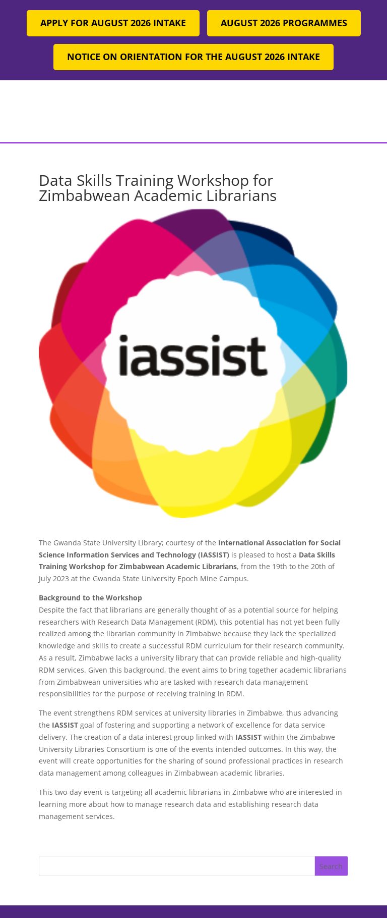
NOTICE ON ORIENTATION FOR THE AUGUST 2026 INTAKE (193, 56)
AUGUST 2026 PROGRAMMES (284, 23)
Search (331, 866)
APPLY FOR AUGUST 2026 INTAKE (113, 23)
